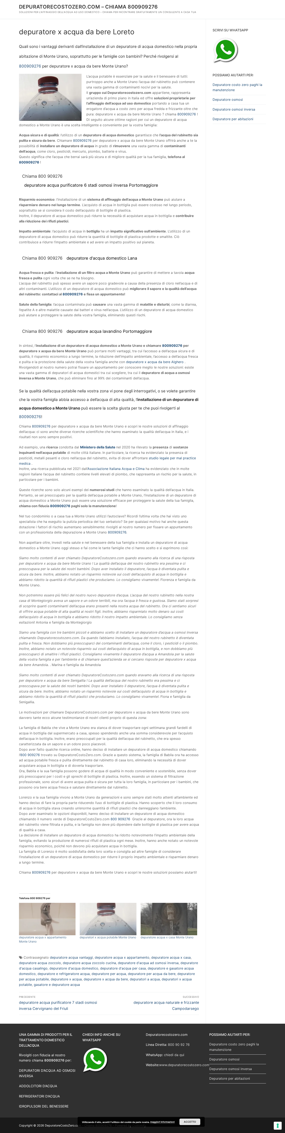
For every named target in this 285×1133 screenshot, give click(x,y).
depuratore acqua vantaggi (71, 957)
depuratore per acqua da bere (151, 974)
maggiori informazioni (162, 1121)
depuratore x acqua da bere (106, 979)
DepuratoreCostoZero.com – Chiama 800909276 (88, 7)
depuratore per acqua (109, 974)
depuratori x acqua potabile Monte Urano (108, 937)
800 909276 (30, 755)
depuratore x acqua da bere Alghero (155, 362)
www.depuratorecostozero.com (184, 1065)
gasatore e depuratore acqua (57, 984)
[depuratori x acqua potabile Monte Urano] (108, 919)
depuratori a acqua (145, 979)
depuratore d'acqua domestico (73, 968)
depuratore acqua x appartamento (122, 957)
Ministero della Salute (97, 447)
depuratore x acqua (66, 979)
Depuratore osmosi (228, 99)
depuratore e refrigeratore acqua (64, 974)
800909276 (30, 66)
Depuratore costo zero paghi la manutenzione (237, 87)
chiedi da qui (174, 1055)
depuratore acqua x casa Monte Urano (167, 937)
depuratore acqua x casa (171, 957)
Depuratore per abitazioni (233, 119)
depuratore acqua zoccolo (40, 963)
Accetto (190, 1122)
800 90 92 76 (179, 1044)
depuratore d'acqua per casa (123, 968)
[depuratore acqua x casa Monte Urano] (169, 919)
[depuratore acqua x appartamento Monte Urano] (47, 919)
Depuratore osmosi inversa (234, 109)
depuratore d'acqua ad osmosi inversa (148, 963)
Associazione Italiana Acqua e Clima (116, 469)
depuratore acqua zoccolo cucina (89, 963)
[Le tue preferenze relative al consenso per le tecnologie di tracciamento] (278, 1126)
